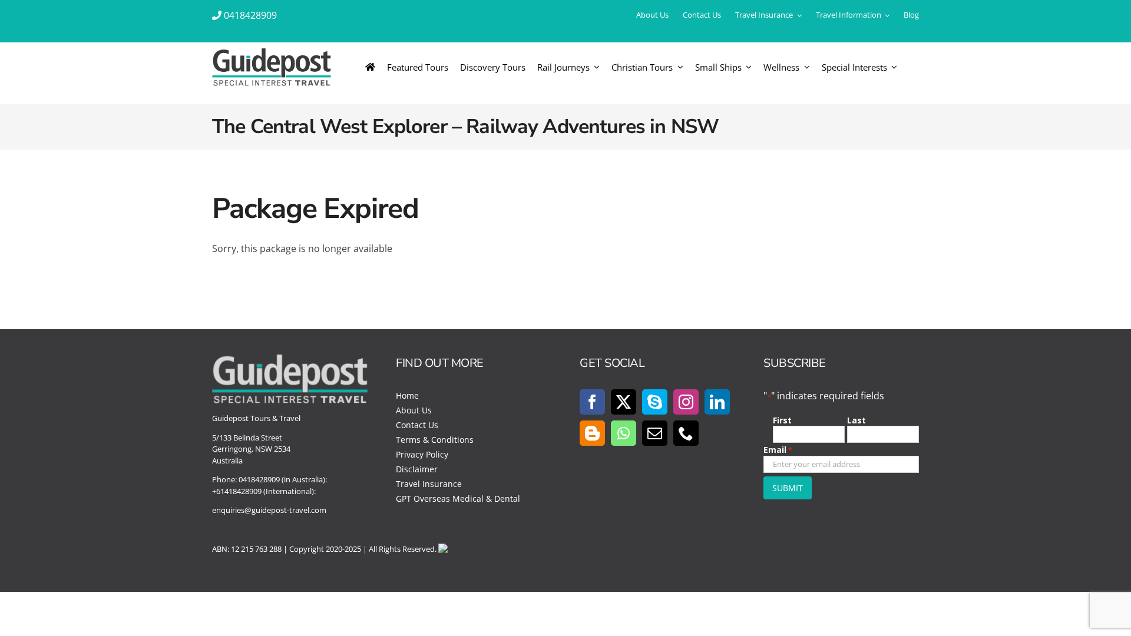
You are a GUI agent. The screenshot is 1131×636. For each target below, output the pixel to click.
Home (407, 395)
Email (777, 449)
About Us (414, 410)
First (782, 420)
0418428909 (250, 15)
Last (856, 420)
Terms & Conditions (435, 439)
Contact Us (417, 424)
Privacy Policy (422, 454)
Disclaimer (417, 469)
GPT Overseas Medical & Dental (458, 498)
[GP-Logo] (271, 53)
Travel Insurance (429, 483)
